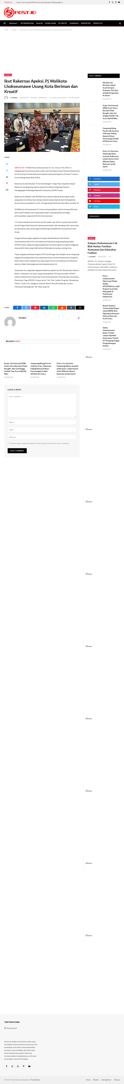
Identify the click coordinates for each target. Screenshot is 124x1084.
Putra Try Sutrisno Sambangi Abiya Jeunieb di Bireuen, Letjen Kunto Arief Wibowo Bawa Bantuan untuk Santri (67, 368)
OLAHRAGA (74, 23)
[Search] (120, 23)
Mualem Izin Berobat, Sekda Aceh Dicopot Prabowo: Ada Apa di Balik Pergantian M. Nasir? (111, 89)
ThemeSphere (35, 1080)
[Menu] (5, 23)
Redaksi (14, 98)
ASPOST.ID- (20, 167)
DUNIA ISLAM (50, 23)
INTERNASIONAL (27, 23)
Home (88, 1080)
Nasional (13, 23)
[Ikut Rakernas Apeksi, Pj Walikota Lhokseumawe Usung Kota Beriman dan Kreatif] (42, 127)
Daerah (39, 23)
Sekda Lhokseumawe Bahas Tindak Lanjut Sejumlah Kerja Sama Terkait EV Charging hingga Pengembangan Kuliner (111, 337)
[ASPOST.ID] (20, 12)
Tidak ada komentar (59, 98)
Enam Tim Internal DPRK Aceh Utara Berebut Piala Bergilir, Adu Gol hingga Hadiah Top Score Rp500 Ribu (41, 2)
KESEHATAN (85, 23)
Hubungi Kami (106, 1080)
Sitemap (117, 1080)
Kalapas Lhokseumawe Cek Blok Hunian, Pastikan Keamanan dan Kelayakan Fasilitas (102, 248)
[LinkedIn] (7, 177)
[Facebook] (7, 164)
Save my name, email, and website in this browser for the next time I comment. (39, 443)
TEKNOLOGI (97, 23)
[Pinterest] (7, 183)
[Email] (7, 189)
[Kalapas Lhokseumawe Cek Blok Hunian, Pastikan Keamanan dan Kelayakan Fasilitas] (104, 231)
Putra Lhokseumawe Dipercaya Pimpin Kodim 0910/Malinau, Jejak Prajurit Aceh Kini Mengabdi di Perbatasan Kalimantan (111, 286)
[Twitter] (7, 170)
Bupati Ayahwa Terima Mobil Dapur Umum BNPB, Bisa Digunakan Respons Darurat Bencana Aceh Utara (111, 312)
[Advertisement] (62, 52)
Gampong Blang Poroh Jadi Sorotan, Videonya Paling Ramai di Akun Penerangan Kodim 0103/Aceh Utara (41, 368)
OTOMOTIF (62, 23)
